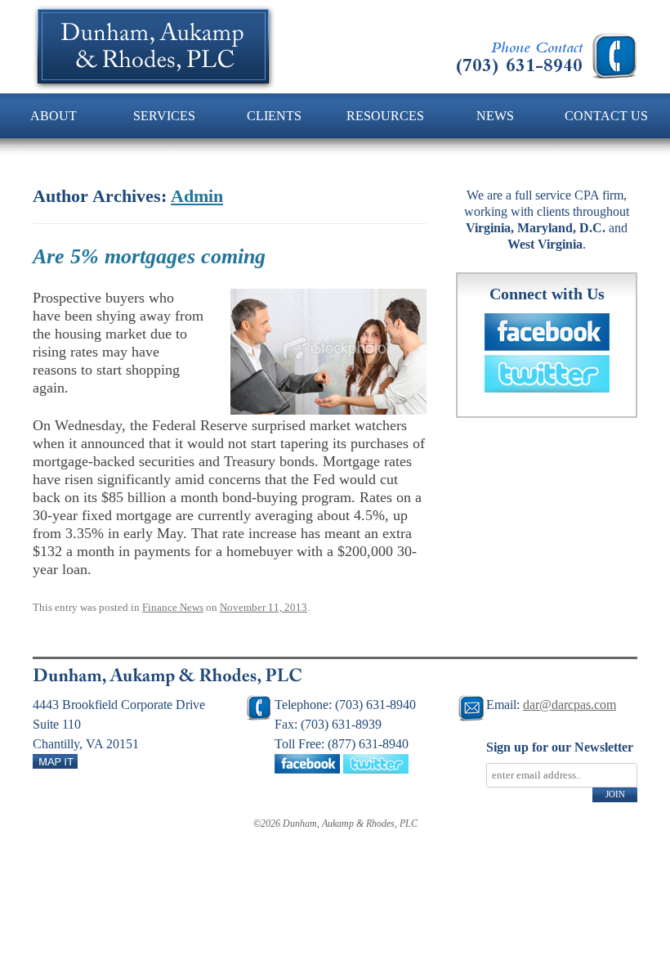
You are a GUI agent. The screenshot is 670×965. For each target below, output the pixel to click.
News (495, 116)
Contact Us (606, 116)
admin (197, 196)
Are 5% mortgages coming (149, 256)
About (53, 116)
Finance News (172, 607)
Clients (274, 116)
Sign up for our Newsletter (559, 747)
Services (164, 116)
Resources (385, 116)
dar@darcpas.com (569, 704)
